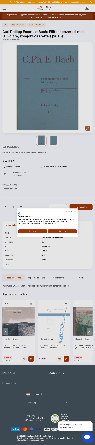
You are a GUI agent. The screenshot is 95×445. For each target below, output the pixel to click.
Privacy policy (71, 212)
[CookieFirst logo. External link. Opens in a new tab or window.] (19, 214)
